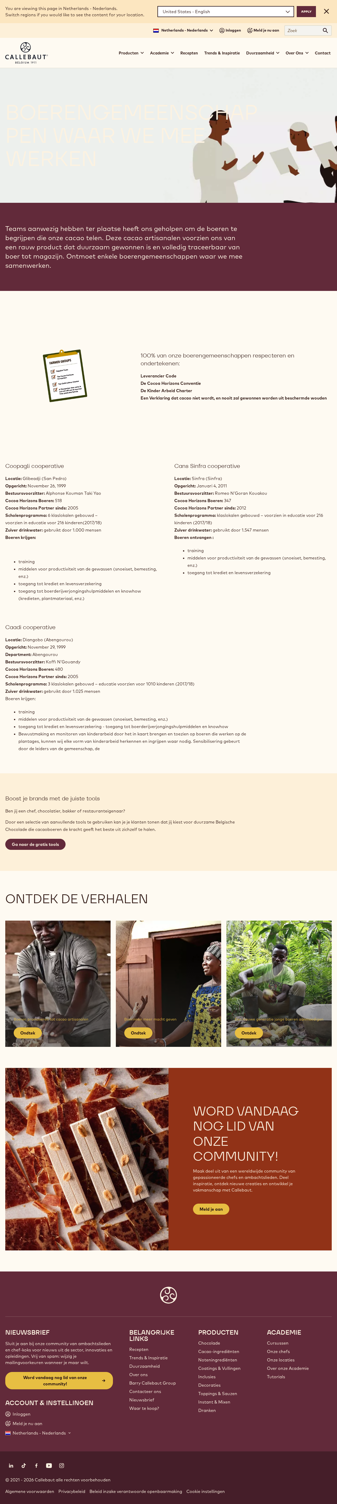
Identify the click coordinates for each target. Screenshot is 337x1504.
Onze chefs (278, 1351)
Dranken (207, 1410)
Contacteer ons (145, 1391)
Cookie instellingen (205, 1491)
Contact (323, 53)
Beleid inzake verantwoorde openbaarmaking (136, 1491)
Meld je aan (211, 1209)
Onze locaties (281, 1359)
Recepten (189, 53)
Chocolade (209, 1343)
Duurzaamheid (144, 1366)
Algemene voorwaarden (29, 1491)
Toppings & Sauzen (217, 1393)
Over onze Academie (288, 1368)
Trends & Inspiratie (222, 53)
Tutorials (276, 1376)
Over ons (138, 1374)
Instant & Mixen (214, 1402)
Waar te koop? (144, 1408)
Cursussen (278, 1343)
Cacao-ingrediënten (218, 1351)
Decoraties (209, 1385)
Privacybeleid (71, 1491)
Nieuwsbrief (141, 1399)
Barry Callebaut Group (152, 1383)
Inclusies (207, 1376)
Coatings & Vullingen (219, 1368)
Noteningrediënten (217, 1359)
